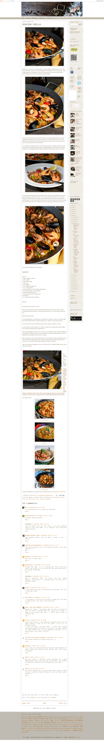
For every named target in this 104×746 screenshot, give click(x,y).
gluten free (50, 723)
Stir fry (33, 730)
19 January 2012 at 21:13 (36, 657)
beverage (56, 717)
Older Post (63, 703)
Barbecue (46, 717)
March (74, 284)
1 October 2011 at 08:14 (37, 645)
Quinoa (27, 728)
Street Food (41, 730)
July (74, 276)
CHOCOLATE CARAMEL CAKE (78, 174)
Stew (27, 730)
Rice (37, 499)
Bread (65, 717)
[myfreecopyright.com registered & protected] (76, 32)
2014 (73, 209)
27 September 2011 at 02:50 (40, 524)
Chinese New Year (46, 718)
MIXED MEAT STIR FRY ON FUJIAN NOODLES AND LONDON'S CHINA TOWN (75, 161)
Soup (71, 728)
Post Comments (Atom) (49, 708)
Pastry (57, 726)
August (74, 274)
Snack (67, 728)
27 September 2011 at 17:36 (40, 597)
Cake (81, 717)
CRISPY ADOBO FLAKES (77, 114)
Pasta (52, 726)
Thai (52, 730)
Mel (26, 507)
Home (23, 18)
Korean (23, 724)
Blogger (78, 737)
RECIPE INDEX (34, 18)
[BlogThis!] (60, 495)
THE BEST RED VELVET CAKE (78, 128)
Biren (27, 587)
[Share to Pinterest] (63, 495)
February (75, 286)
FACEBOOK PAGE (42, 18)
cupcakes (24, 720)
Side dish (62, 728)
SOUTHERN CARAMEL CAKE (78, 153)
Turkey (56, 730)
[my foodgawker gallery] (76, 309)
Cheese (23, 718)
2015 (73, 207)
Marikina (66, 724)
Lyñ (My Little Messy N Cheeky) (35, 637)
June (74, 278)
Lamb (42, 724)
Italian (74, 722)
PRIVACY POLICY (50, 18)
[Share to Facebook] (62, 495)
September (75, 223)
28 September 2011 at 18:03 (54, 637)
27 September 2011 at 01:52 (36, 507)
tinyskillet (28, 565)
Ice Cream (64, 722)
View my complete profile (80, 91)
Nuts (30, 726)
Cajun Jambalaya (44, 489)
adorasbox (80, 88)
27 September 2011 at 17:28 (37, 587)
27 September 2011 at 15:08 (41, 565)
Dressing (46, 720)
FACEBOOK (56, 491)
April (74, 282)
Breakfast (71, 717)
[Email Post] (56, 495)
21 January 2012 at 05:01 (36, 668)
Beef (51, 717)
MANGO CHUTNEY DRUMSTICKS (78, 134)
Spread (23, 730)
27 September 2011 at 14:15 (38, 556)
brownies (77, 717)
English (57, 720)
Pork (65, 726)
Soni (26, 657)
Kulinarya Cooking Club (33, 724)
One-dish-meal (30, 499)
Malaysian (60, 724)
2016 (73, 205)
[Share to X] (61, 495)
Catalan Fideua (44, 443)
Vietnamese (24, 732)
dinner (37, 720)
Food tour (35, 722)
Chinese (35, 718)
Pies (61, 726)
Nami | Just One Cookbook (33, 607)
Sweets (48, 730)
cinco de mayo (73, 718)
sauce (50, 728)
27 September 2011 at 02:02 (43, 515)
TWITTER (62, 491)
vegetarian (77, 730)
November (75, 219)
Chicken (29, 718)
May (74, 280)
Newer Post (26, 703)
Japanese (80, 722)
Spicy (81, 728)
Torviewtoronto (29, 515)
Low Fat (46, 724)
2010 (73, 291)
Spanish (48, 499)
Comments (74, 106)
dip (42, 720)
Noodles (26, 726)
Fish (30, 722)
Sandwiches (44, 728)
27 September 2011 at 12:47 (50, 545)
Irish (69, 722)
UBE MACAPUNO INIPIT (76, 235)
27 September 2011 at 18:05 (50, 607)
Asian (39, 717)
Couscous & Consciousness (33, 545)
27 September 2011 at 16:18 (40, 576)
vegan (60, 730)
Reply (27, 511)
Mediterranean (72, 724)
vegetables (67, 730)
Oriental (47, 726)
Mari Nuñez (28, 597)
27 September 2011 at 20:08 (37, 620)
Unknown (27, 556)
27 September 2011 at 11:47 (48, 535)
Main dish (53, 724)
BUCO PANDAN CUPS (75, 258)
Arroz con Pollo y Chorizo (44, 420)
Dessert (30, 720)
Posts (73, 104)
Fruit (41, 722)
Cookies (80, 718)
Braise (61, 717)
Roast (34, 728)
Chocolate (57, 718)
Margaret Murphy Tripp (32, 535)
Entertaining (55, 497)
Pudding (70, 726)
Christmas (64, 718)
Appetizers (32, 717)
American (24, 717)
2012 (73, 213)
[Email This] (59, 495)
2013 (73, 211)
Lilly (27, 620)
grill (58, 722)
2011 (73, 215)
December (75, 217)
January (75, 288)
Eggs (52, 720)
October (74, 221)
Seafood (42, 499)
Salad (39, 728)
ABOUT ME (28, 18)
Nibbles (78, 724)
